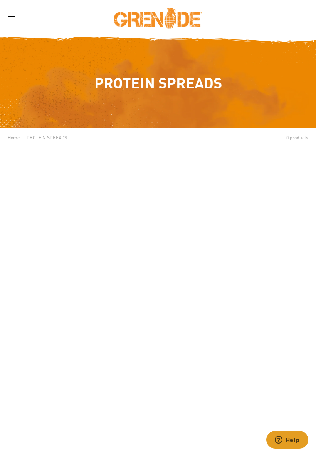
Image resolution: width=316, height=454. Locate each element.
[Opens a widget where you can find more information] (287, 440)
